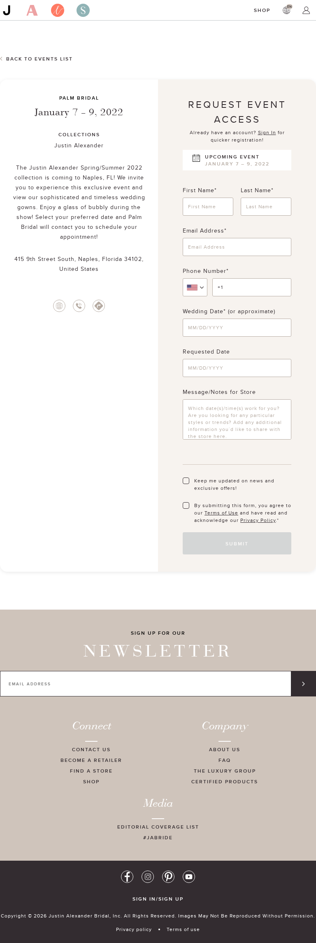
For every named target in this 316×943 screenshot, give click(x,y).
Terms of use (183, 929)
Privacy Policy (258, 520)
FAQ (224, 760)
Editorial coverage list (158, 826)
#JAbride (158, 837)
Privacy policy (134, 929)
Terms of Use (221, 512)
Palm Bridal (79, 97)
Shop (262, 10)
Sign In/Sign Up (158, 899)
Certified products (224, 781)
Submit (237, 543)
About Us (224, 749)
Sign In (267, 132)
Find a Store (91, 770)
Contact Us (91, 749)
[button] (195, 287)
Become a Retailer (91, 760)
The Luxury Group (225, 770)
